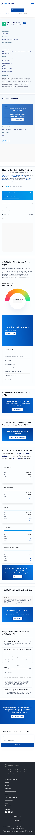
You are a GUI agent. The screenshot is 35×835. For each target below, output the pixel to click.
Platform (7, 782)
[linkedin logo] (8, 141)
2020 (11, 186)
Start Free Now (17, 409)
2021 (7, 186)
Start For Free (17, 576)
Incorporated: (5, 31)
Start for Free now (17, 119)
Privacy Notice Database (11, 797)
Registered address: (7, 126)
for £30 (17, 301)
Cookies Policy (8, 800)
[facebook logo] (3, 141)
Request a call (17, 820)
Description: (5, 75)
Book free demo (17, 816)
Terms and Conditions (10, 791)
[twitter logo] (6, 141)
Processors (8, 806)
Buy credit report (10, 333)
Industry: (4, 56)
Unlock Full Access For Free (17, 437)
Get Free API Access (17, 716)
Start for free (11, 196)
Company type (5, 36)
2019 (14, 186)
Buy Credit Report (18, 10)
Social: (4, 138)
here (25, 458)
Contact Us (8, 788)
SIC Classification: (6, 49)
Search (17, 745)
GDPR (6, 803)
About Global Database (11, 779)
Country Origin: (5, 132)
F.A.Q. (6, 794)
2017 (20, 186)
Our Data (7, 785)
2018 (17, 186)
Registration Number (7, 42)
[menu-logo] (7, 3)
